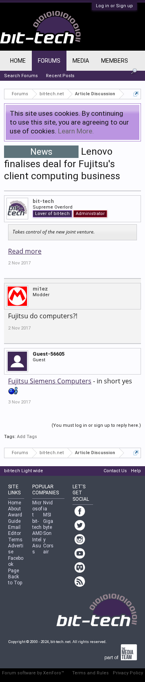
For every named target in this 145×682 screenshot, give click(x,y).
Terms (15, 540)
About (14, 509)
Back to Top (15, 580)
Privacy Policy (128, 673)
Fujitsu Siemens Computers (49, 381)
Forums (49, 60)
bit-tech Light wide (23, 470)
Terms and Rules (90, 673)
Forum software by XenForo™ (33, 673)
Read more (24, 251)
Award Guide (15, 518)
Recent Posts (60, 75)
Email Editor (14, 530)
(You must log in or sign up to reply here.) (96, 425)
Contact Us (115, 470)
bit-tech (43, 201)
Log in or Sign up (114, 5)
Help (136, 470)
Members (114, 60)
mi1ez (40, 289)
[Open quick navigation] (136, 93)
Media (80, 60)
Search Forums (21, 75)
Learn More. (76, 131)
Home (18, 60)
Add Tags (27, 436)
